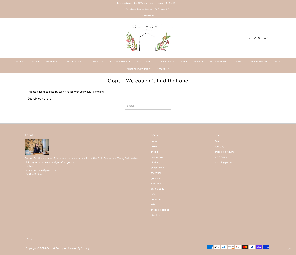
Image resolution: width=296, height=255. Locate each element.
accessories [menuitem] (119, 61)
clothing (155, 162)
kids (153, 193)
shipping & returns (224, 151)
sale (153, 204)
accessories (157, 167)
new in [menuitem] (34, 61)
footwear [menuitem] (144, 61)
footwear (156, 172)
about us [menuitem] (163, 69)
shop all (155, 151)
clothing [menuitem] (94, 61)
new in (154, 146)
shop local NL (158, 183)
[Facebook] (29, 9)
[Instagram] (33, 9)
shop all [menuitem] (52, 61)
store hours (221, 157)
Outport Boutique (56, 248)
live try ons (157, 157)
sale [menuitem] (277, 61)
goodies (155, 178)
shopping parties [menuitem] (138, 69)
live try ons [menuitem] (72, 61)
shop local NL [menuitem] (191, 61)
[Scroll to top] (290, 249)
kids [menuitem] (239, 61)
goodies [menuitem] (166, 61)
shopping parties (160, 209)
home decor (157, 199)
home (154, 141)
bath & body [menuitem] (218, 61)
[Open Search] (251, 38)
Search (218, 141)
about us (155, 215)
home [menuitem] (19, 61)
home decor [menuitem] (259, 61)
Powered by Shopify (78, 248)
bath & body (157, 188)
